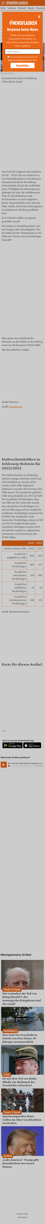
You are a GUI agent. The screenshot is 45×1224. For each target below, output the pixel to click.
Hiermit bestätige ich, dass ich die (24, 57)
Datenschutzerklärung (17, 60)
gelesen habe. (32, 60)
